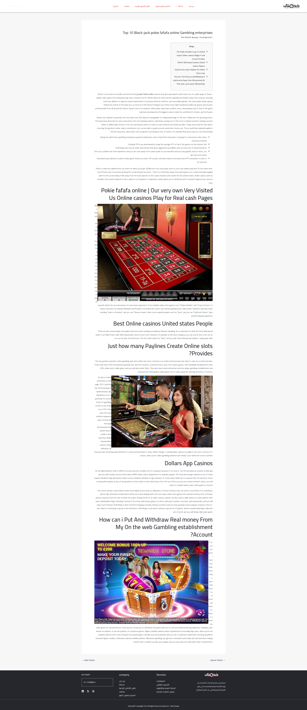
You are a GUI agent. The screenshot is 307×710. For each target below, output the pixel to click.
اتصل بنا (115, 6)
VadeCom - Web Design (170, 706)
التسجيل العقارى (162, 684)
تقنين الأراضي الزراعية (142, 6)
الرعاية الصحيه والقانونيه (166, 688)
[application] (177, 6)
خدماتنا (180, 6)
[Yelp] (88, 691)
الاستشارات (160, 681)
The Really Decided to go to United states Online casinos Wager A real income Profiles (190, 55)
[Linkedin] (83, 691)
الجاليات (126, 6)
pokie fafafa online (146, 94)
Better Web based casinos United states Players (191, 64)
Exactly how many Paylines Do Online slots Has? (190, 71)
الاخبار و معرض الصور (163, 6)
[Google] (93, 691)
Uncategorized (205, 37)
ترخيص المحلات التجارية (165, 691)
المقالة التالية (88, 660)
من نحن (191, 6)
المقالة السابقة (217, 660)
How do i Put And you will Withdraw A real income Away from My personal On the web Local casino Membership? (189, 80)
